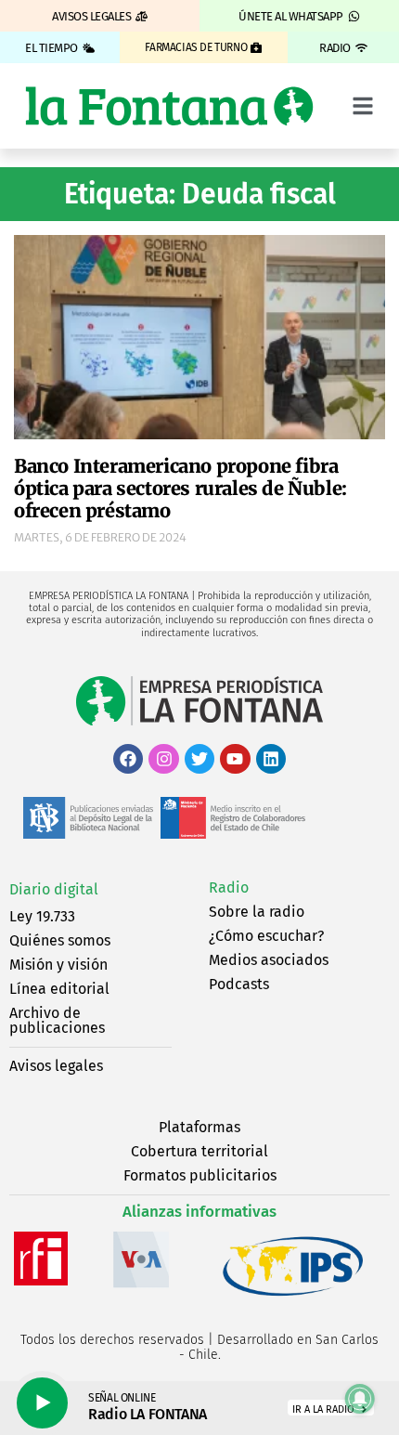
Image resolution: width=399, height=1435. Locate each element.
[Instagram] (163, 759)
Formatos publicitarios (200, 1175)
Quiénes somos (59, 940)
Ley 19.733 (42, 916)
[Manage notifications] (360, 1399)
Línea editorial (59, 989)
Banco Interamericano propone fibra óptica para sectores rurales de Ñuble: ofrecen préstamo (180, 488)
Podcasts (239, 984)
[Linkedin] (271, 759)
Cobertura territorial (199, 1151)
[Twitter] (199, 759)
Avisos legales (56, 1066)
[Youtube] (235, 759)
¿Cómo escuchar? (266, 936)
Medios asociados (268, 960)
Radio (229, 887)
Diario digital (53, 889)
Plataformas (199, 1127)
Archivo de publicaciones (57, 1020)
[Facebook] (128, 759)
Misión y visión (58, 964)
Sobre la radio (256, 911)
